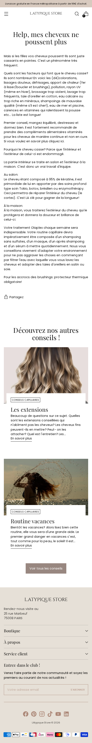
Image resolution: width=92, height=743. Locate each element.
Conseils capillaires (25, 400)
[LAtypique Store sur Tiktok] (50, 714)
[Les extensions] (46, 375)
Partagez (16, 297)
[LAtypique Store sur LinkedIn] (66, 714)
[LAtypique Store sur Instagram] (42, 714)
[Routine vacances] (46, 487)
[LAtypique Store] (46, 14)
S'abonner (78, 689)
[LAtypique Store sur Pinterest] (34, 714)
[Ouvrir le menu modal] (6, 13)
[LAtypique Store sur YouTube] (58, 714)
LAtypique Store (41, 722)
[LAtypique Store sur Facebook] (25, 714)
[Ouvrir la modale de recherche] (76, 13)
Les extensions (29, 409)
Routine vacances (33, 521)
